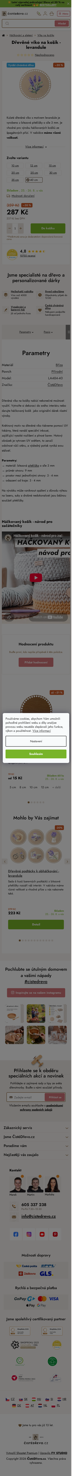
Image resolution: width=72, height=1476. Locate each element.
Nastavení (35, 741)
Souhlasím (35, 754)
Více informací (41, 731)
